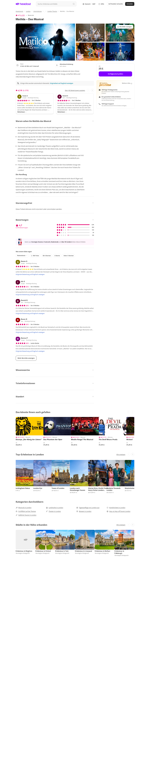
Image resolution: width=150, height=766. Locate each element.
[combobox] (56, 4)
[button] (90, 33)
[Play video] (45, 42)
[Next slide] (92, 90)
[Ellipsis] (44, 12)
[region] (31, 426)
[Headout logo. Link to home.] (23, 4)
